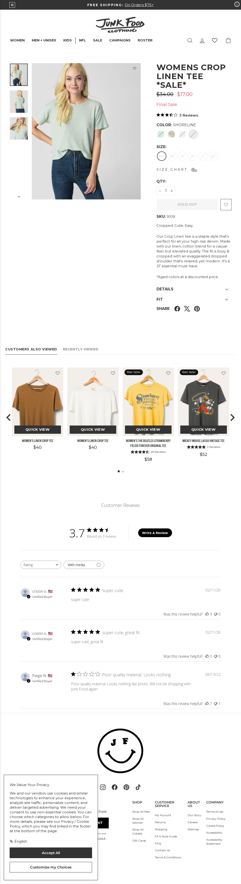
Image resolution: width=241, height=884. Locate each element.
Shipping (161, 829)
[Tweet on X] (187, 309)
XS (172, 156)
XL (213, 156)
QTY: (173, 181)
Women (17, 40)
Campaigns (120, 40)
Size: (161, 147)
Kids (67, 40)
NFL (82, 40)
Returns (160, 822)
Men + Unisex (44, 40)
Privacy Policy (215, 818)
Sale (97, 40)
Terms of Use (214, 811)
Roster (145, 40)
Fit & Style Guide (166, 836)
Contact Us (162, 850)
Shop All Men (141, 811)
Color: (176, 125)
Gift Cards (139, 840)
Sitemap (193, 829)
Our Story (194, 815)
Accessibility (214, 832)
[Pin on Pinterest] (197, 309)
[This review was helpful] (207, 703)
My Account (163, 815)
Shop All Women (138, 820)
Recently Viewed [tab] (80, 349)
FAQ (158, 843)
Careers (193, 822)
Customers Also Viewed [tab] (31, 349)
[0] (214, 40)
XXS (161, 156)
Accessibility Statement (214, 841)
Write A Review (155, 533)
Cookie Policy (215, 825)
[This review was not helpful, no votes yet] (215, 614)
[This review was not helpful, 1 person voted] (215, 703)
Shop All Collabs (138, 831)
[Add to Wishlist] (134, 69)
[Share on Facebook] (177, 309)
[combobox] (40, 565)
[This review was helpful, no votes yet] (207, 614)
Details (165, 289)
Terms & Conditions (168, 857)
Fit (160, 299)
